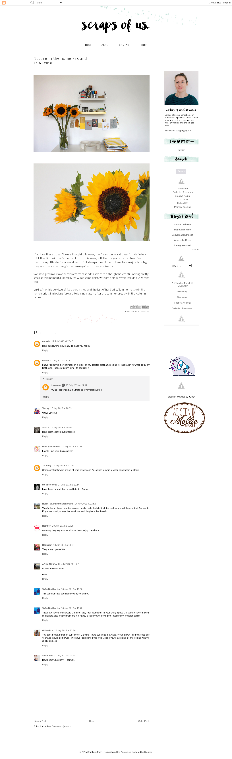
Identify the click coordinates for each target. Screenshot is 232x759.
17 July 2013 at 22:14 (68, 484)
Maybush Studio (182, 229)
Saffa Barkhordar (51, 589)
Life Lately (183, 199)
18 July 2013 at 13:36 (71, 589)
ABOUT (106, 45)
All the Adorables (122, 752)
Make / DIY (182, 203)
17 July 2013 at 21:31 (76, 385)
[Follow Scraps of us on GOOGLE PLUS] (188, 143)
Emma (45, 360)
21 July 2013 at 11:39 (64, 655)
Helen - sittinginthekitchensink (57, 504)
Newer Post (40, 721)
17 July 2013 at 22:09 (63, 465)
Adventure (183, 188)
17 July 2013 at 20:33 (61, 408)
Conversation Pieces (182, 235)
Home (92, 721)
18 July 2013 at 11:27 (68, 564)
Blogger (148, 752)
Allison (45, 427)
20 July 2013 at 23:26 (65, 630)
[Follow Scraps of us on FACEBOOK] (169, 143)
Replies (49, 379)
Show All (195, 249)
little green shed (77, 289)
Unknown (56, 385)
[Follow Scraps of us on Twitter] (179, 143)
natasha (46, 341)
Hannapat (47, 545)
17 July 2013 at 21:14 (71, 446)
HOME (89, 45)
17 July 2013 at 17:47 (62, 341)
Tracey (45, 408)
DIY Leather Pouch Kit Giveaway (183, 284)
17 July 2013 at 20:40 (61, 427)
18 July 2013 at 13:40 (71, 608)
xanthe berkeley (182, 224)
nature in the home (140, 311)
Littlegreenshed (182, 245)
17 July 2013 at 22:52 (85, 504)
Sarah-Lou (47, 655)
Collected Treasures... (182, 308)
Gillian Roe (47, 630)
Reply (45, 350)
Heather (46, 526)
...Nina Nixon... (49, 564)
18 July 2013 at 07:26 (62, 526)
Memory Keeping (182, 207)
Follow (181, 150)
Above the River (182, 240)
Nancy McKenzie (51, 446)
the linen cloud (49, 484)
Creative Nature (182, 196)
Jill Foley (46, 465)
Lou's (61, 258)
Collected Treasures (183, 192)
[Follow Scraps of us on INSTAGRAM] (183, 143)
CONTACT (125, 45)
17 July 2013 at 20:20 (60, 360)
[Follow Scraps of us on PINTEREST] (174, 143)
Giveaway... (182, 291)
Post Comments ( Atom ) (59, 726)
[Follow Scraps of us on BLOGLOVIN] (192, 143)
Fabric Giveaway (182, 303)
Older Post (143, 721)
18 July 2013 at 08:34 (63, 545)
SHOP (143, 45)
